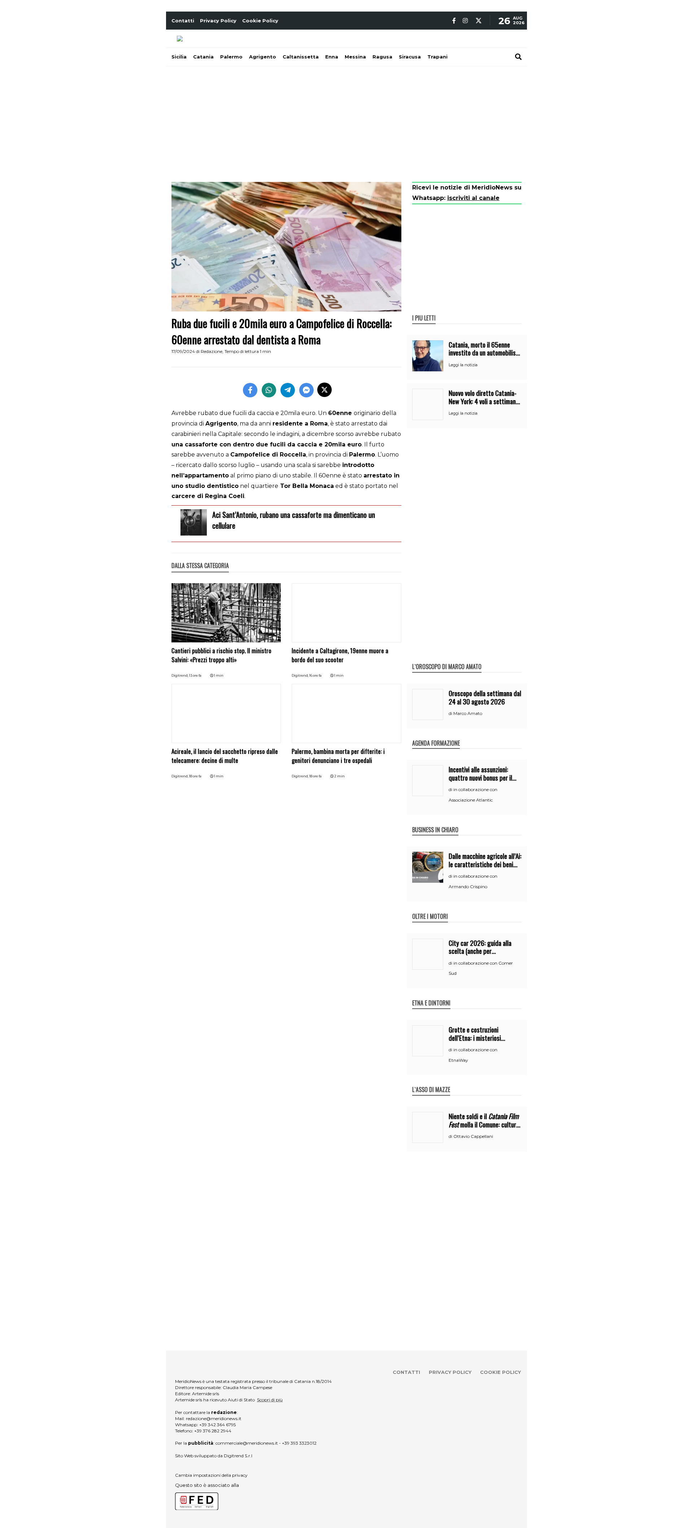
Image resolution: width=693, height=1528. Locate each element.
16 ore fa (315, 675)
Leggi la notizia (463, 364)
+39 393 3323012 (299, 1443)
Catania (203, 57)
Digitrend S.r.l (238, 1455)
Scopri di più (270, 1399)
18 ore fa (195, 776)
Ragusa (382, 57)
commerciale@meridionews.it (246, 1443)
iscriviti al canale (473, 198)
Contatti (182, 20)
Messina (355, 57)
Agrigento (262, 57)
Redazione (211, 351)
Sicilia (179, 57)
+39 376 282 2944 (212, 1430)
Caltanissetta (301, 57)
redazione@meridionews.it (213, 1418)
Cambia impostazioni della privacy (211, 1475)
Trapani (437, 57)
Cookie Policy (260, 20)
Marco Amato (467, 713)
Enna (331, 57)
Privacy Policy (218, 20)
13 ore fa (195, 675)
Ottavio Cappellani (473, 1136)
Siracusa (410, 57)
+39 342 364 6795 (217, 1424)
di (451, 713)
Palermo (231, 57)
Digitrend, (180, 675)
